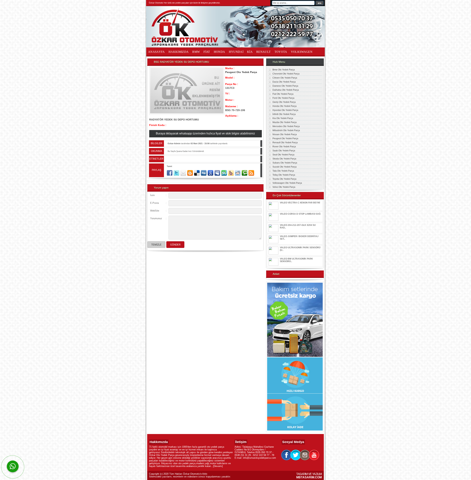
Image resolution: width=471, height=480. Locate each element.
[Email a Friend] (183, 173)
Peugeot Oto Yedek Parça (241, 72)
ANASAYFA (156, 51)
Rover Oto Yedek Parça (284, 146)
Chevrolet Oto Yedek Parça (286, 73)
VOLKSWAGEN (302, 51)
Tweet (169, 166)
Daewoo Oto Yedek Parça (285, 86)
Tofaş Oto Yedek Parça (283, 175)
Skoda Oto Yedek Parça (284, 158)
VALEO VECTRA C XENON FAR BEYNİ (300, 202)
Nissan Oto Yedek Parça (284, 134)
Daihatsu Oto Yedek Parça (285, 90)
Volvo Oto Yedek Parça (283, 187)
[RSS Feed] (251, 173)
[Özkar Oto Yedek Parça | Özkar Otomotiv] (185, 45)
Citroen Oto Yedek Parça (284, 78)
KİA (250, 51)
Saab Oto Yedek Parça (283, 150)
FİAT (206, 51)
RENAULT (263, 51)
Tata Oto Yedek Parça (283, 171)
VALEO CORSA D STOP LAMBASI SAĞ (300, 214)
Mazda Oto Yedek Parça (284, 122)
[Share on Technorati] (244, 173)
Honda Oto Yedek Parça (284, 106)
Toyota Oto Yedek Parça (284, 179)
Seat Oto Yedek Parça (283, 154)
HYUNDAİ (236, 51)
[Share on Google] (210, 173)
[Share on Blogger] (190, 173)
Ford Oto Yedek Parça (283, 98)
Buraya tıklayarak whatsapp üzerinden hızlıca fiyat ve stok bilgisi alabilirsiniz (205, 133)
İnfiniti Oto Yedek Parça (284, 114)
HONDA (219, 51)
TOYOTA (281, 51)
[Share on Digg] (204, 173)
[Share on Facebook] (170, 173)
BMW (196, 51)
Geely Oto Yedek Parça (284, 102)
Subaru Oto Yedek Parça (284, 162)
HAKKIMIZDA (179, 51)
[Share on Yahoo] (231, 173)
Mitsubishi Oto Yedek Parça (286, 130)
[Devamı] (218, 466)
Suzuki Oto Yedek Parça (284, 167)
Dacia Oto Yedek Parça (284, 82)
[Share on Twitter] (176, 173)
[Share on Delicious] (197, 173)
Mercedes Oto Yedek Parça (286, 126)
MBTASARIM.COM (309, 477)
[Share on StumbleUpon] (224, 173)
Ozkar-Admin (174, 143)
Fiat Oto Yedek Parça (282, 94)
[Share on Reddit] (238, 173)
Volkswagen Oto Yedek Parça (287, 183)
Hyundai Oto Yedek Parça (285, 110)
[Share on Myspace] (217, 173)
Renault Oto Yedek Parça (285, 142)
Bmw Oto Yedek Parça (283, 69)
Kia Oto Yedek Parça (282, 118)
